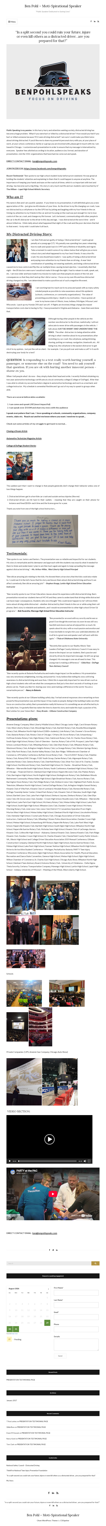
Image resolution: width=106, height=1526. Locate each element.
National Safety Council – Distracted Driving (22, 1465)
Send (60, 1356)
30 (10, 1329)
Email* (56, 1312)
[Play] (10, 1161)
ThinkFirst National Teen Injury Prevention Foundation (26, 1470)
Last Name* (58, 1300)
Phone (56, 1324)
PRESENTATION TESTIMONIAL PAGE (20, 1380)
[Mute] (85, 1161)
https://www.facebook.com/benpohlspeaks (45, 168)
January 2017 (11, 1400)
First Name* (58, 1288)
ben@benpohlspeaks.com (44, 161)
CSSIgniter (64, 1520)
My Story (9, 1481)
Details (57, 1336)
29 (47, 1323)
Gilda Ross (10, 1427)
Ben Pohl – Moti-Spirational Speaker (53, 6)
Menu (13, 21)
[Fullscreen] (89, 1161)
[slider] (47, 1161)
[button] (49, 1139)
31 (16, 1329)
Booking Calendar (14, 1333)
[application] (49, 1139)
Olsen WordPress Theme (47, 1520)
